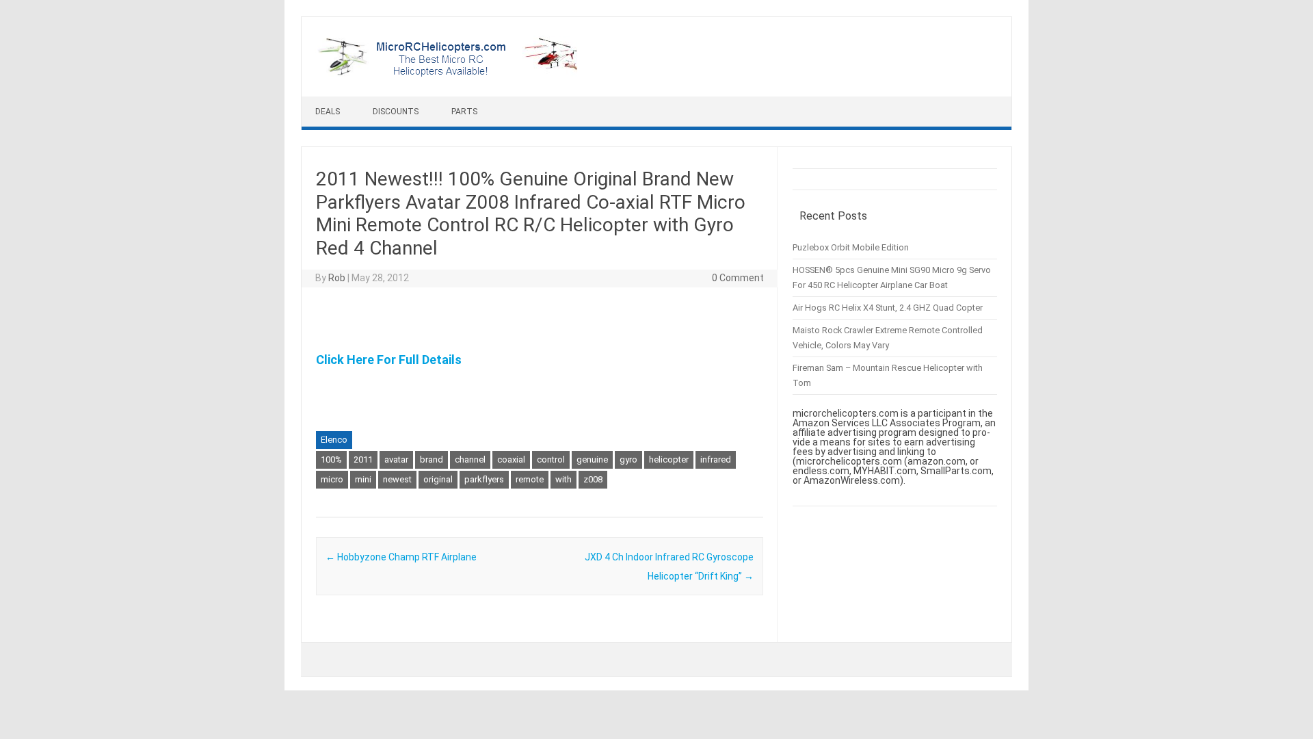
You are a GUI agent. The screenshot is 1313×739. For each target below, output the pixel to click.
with (563, 479)
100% (331, 459)
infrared (715, 459)
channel (470, 459)
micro (332, 479)
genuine (592, 459)
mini (363, 479)
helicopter (669, 459)
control (551, 459)
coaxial (511, 459)
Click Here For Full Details (389, 359)
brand (431, 459)
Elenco (334, 440)
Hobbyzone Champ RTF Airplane (401, 557)
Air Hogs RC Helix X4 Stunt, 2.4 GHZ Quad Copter (888, 307)
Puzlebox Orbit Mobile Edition (851, 247)
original (438, 479)
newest (397, 479)
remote (530, 479)
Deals (327, 111)
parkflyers (484, 479)
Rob (336, 277)
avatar (396, 459)
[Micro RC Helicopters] (449, 73)
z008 (592, 479)
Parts (464, 111)
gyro (628, 459)
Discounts (396, 111)
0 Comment (738, 277)
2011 (363, 459)
